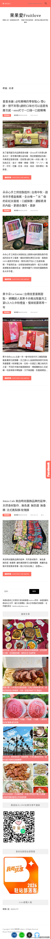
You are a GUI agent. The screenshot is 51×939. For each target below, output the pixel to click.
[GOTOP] (37, 935)
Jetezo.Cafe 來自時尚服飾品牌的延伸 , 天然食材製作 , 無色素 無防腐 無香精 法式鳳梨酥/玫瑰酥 (25, 505)
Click (48, 470)
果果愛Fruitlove (25, 15)
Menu (7, 4)
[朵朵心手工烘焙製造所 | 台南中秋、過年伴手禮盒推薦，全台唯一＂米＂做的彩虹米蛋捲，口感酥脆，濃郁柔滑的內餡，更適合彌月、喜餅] (25, 233)
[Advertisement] (25, 57)
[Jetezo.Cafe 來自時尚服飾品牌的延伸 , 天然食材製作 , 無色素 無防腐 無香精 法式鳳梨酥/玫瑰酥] (25, 537)
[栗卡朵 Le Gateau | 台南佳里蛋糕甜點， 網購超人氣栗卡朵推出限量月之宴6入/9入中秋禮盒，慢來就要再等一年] (25, 335)
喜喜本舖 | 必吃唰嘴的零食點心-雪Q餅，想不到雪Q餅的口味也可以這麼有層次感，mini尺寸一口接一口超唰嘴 (25, 106)
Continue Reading (20, 177)
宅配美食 (7, 115)
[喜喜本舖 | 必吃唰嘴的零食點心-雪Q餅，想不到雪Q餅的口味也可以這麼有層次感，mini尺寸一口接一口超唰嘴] (25, 134)
